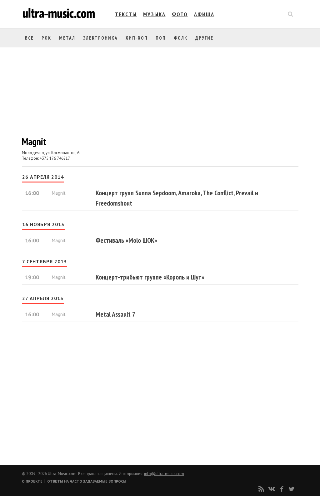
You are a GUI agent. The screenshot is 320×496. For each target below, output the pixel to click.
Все (29, 38)
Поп (161, 38)
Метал (67, 38)
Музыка (154, 14)
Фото (180, 14)
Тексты (126, 14)
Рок (46, 38)
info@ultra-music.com (164, 473)
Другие (204, 38)
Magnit (59, 193)
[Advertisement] (59, 394)
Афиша (204, 14)
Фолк (181, 38)
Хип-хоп (137, 38)
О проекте (32, 481)
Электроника (100, 38)
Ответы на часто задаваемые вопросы (86, 481)
